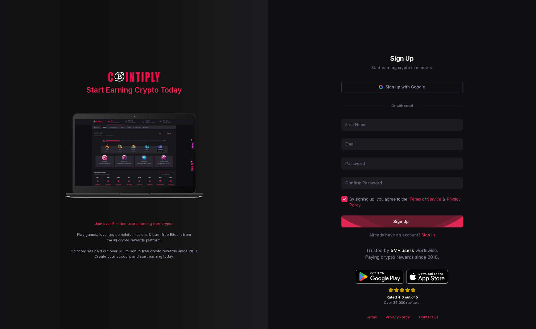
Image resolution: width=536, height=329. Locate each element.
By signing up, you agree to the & (405, 202)
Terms (371, 317)
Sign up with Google (405, 86)
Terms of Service (425, 199)
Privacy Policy (398, 317)
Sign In (428, 234)
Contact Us (428, 317)
